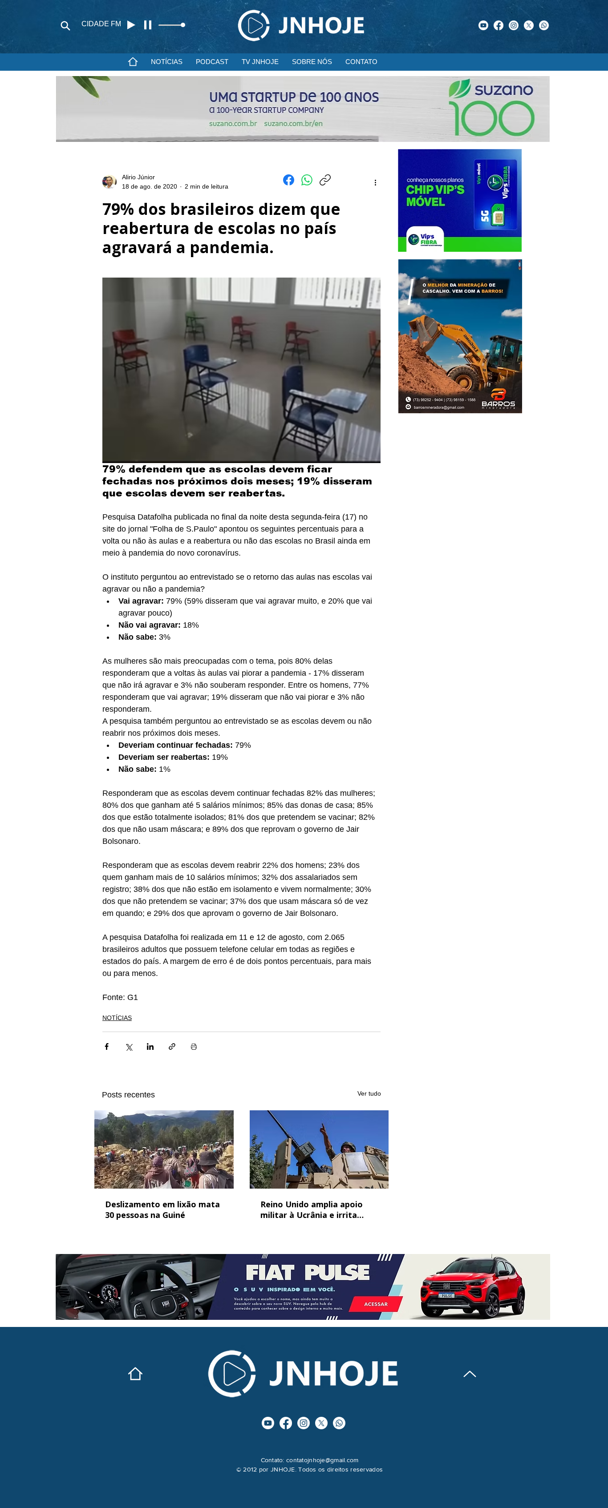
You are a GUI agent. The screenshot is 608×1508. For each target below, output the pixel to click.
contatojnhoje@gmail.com (322, 1460)
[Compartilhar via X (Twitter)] (128, 1046)
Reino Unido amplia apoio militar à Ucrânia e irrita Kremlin (311, 1209)
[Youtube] (483, 25)
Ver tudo (369, 1093)
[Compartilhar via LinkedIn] (150, 1046)
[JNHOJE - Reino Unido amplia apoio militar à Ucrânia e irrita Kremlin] (319, 1149)
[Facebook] (498, 25)
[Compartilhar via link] (172, 1046)
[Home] (132, 61)
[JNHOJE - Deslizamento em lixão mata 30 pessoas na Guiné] (164, 1149)
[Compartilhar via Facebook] (106, 1046)
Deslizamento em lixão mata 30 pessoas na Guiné (162, 1209)
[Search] (65, 26)
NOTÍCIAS (117, 1017)
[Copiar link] (325, 179)
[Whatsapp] (544, 25)
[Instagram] (514, 25)
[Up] (469, 1373)
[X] (529, 25)
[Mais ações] (375, 182)
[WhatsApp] (306, 179)
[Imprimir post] (194, 1046)
